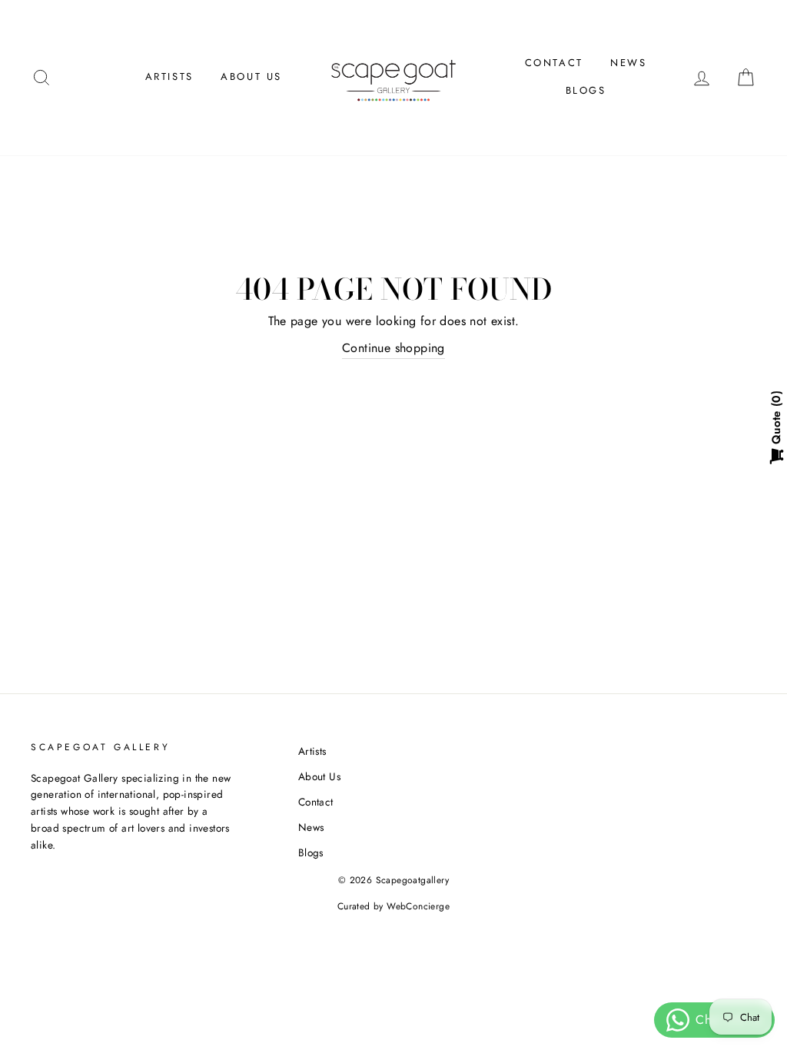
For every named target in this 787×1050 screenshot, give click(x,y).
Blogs (586, 90)
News (628, 62)
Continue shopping (393, 348)
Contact (554, 62)
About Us (251, 76)
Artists (169, 76)
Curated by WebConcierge (393, 906)
